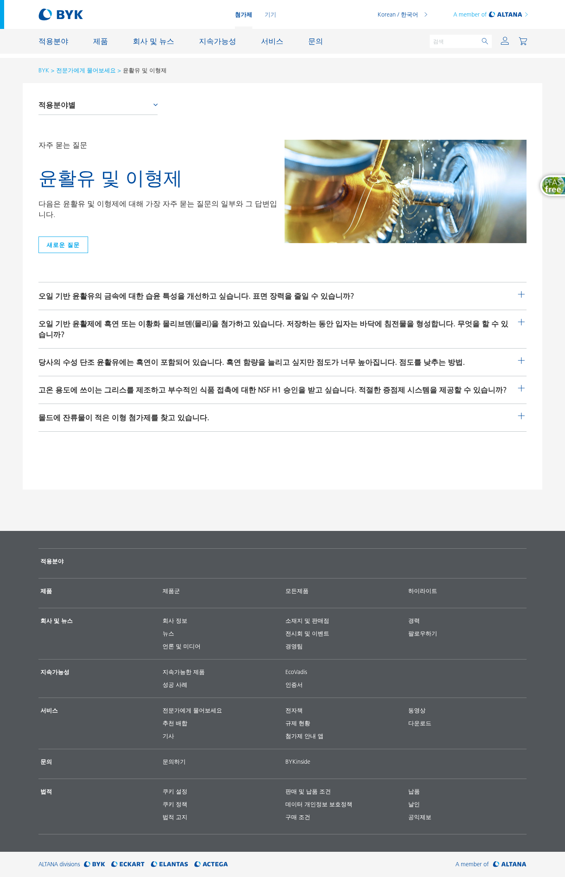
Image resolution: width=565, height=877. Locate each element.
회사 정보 (175, 620)
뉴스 (168, 633)
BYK (43, 70)
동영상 (417, 710)
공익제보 (419, 817)
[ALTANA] (510, 864)
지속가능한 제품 (184, 672)
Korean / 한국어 (398, 14)
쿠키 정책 (175, 804)
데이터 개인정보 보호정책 (318, 804)
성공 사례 (175, 684)
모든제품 (297, 591)
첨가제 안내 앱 (304, 736)
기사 (168, 736)
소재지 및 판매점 (307, 620)
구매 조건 (297, 817)
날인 (414, 804)
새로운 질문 (63, 245)
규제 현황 (297, 723)
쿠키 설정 (175, 791)
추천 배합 (175, 723)
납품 (414, 791)
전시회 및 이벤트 (307, 633)
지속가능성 (55, 672)
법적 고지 (175, 817)
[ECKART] (128, 864)
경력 (414, 620)
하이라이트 (422, 591)
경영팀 (294, 646)
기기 (270, 14)
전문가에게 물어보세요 (86, 70)
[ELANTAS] (169, 864)
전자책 (294, 710)
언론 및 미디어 (182, 646)
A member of (470, 14)
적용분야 (52, 561)
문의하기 (174, 761)
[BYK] (94, 864)
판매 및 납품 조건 (308, 791)
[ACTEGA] (211, 864)
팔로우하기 (422, 633)
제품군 (171, 591)
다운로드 (419, 723)
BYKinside (297, 761)
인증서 (294, 684)
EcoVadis (296, 672)
